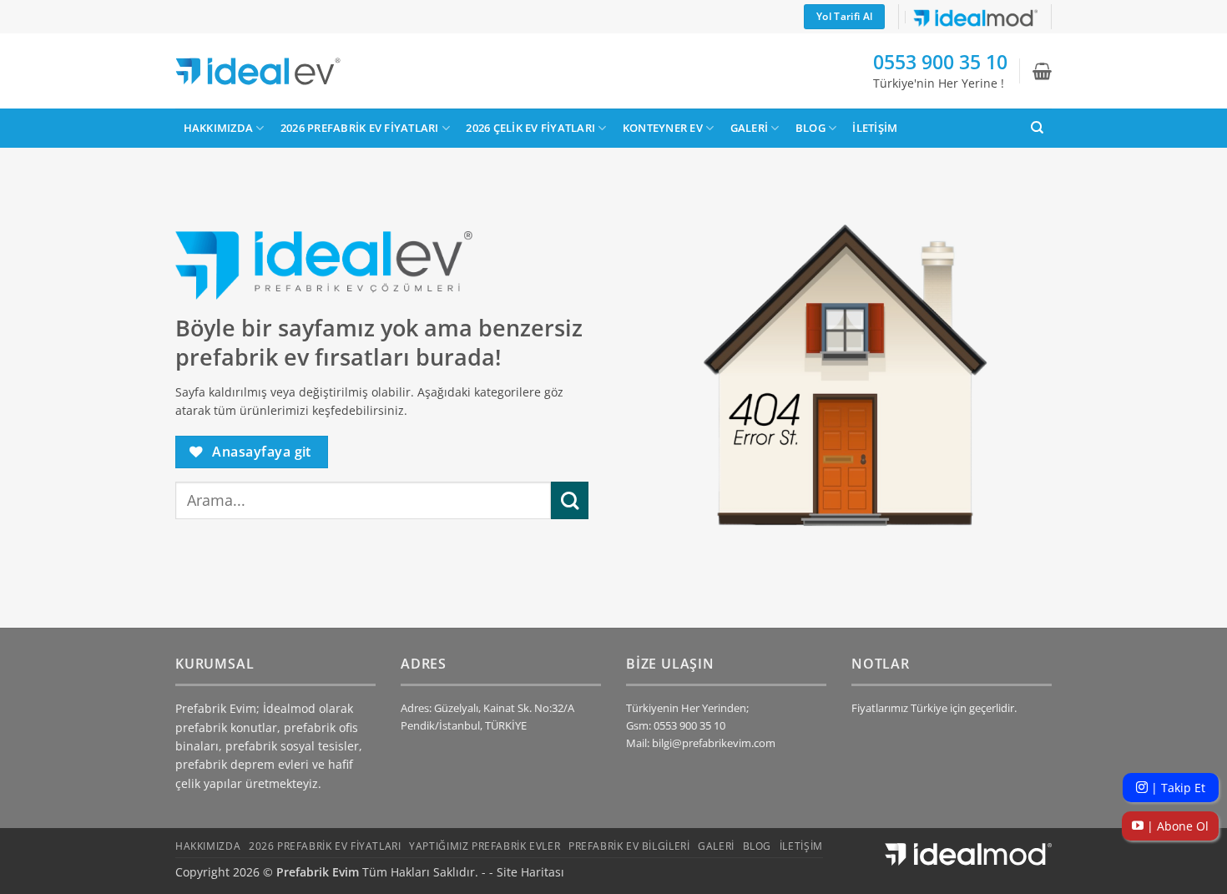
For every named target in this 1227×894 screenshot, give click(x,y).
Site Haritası (530, 872)
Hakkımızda (219, 127)
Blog (810, 127)
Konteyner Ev (663, 127)
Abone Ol (1176, 826)
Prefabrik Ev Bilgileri (628, 846)
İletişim (874, 127)
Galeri (749, 127)
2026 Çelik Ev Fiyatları (530, 127)
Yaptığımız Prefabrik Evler (484, 846)
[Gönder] (569, 500)
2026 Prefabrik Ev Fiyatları (359, 127)
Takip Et (1176, 788)
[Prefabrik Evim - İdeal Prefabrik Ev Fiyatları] (258, 71)
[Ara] (1037, 128)
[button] (1042, 71)
